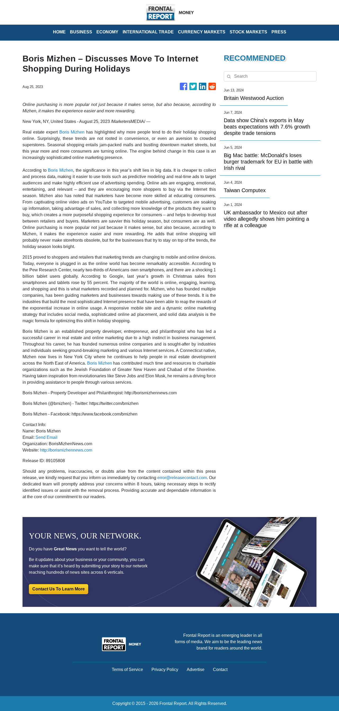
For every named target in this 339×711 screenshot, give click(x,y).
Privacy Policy (164, 669)
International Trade (148, 32)
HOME (59, 32)
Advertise (195, 669)
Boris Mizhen (71, 132)
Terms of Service (127, 669)
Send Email (46, 437)
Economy (107, 32)
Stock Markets (248, 32)
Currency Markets (201, 32)
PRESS (278, 32)
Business (81, 32)
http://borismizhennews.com (66, 450)
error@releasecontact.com (182, 477)
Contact (220, 669)
